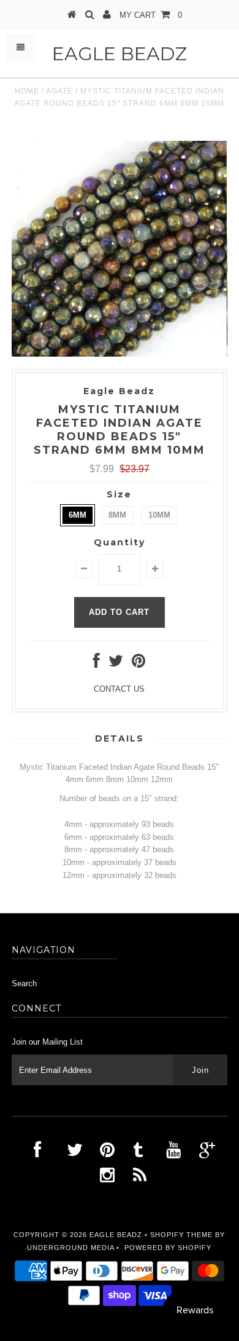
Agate (59, 91)
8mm (117, 515)
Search (24, 983)
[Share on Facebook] (96, 663)
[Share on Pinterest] (138, 663)
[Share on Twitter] (115, 663)
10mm (159, 515)
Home (27, 91)
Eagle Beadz (119, 53)
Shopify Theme (181, 1234)
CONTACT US (119, 689)
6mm (77, 515)
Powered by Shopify (167, 1247)
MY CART (151, 15)
